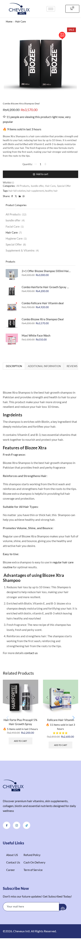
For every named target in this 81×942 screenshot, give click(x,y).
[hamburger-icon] (51, 9)
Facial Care (13, 226)
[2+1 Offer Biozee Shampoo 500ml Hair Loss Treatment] (12, 275)
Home (9, 21)
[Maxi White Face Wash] (12, 340)
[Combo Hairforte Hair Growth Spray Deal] (12, 291)
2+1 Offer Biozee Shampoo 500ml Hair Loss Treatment (46, 271)
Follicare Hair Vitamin (60, 720)
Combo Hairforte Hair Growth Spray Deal (46, 287)
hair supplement (35, 190)
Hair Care (20, 21)
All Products (22, 185)
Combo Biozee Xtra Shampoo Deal (43, 319)
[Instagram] (16, 825)
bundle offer (37, 185)
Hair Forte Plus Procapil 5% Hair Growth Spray (20, 722)
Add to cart (42, 174)
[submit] (62, 907)
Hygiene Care (14, 238)
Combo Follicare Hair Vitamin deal (43, 303)
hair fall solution (17, 190)
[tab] (14, 366)
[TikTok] (26, 825)
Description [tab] (14, 366)
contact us (31, 653)
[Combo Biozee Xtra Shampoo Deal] (12, 323)
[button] (72, 9)
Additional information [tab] (44, 366)
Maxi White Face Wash (36, 335)
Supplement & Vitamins (20, 250)
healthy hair (51, 190)
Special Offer (64, 185)
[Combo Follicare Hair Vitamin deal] (12, 307)
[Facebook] (6, 825)
